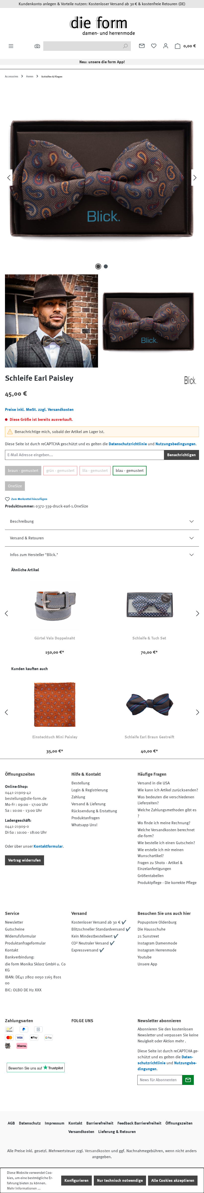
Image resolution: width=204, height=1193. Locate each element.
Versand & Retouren (27, 538)
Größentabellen (151, 876)
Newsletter (14, 922)
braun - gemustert (23, 470)
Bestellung (80, 783)
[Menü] (11, 46)
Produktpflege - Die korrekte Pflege (167, 882)
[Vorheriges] (8, 178)
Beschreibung (22, 521)
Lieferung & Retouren (117, 1132)
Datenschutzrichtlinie (128, 444)
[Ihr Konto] (166, 46)
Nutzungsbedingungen (175, 444)
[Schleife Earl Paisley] (102, 177)
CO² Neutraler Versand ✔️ (93, 943)
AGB (11, 1123)
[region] (102, 226)
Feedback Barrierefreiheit (139, 1123)
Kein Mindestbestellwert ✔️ (94, 936)
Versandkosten (81, 1132)
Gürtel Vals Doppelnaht (54, 638)
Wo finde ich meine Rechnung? (164, 823)
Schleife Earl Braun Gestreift (149, 737)
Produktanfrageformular (25, 943)
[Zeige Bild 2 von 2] (106, 266)
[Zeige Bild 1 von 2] (98, 266)
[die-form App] (91, 1046)
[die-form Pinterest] (91, 1035)
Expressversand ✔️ (87, 950)
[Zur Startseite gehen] (102, 25)
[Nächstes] (195, 178)
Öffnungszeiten (179, 1123)
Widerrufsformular (20, 936)
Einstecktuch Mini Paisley (54, 737)
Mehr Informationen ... (24, 1188)
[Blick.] (190, 380)
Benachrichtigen (181, 455)
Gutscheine (14, 929)
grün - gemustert (60, 470)
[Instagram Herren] (104, 1035)
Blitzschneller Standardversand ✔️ (101, 929)
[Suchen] (37, 46)
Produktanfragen (85, 818)
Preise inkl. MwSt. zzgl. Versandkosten (39, 409)
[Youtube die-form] (77, 1046)
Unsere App (147, 964)
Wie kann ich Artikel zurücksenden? (168, 790)
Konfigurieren (76, 1180)
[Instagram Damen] (118, 1035)
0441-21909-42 (18, 792)
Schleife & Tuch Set (149, 638)
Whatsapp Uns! (84, 825)
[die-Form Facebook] (77, 1035)
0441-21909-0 (17, 826)
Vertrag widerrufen (24, 860)
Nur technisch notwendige (120, 1180)
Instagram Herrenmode (157, 950)
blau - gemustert (130, 470)
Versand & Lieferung (88, 804)
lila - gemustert (95, 470)
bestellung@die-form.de (26, 798)
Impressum (54, 1123)
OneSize (15, 486)
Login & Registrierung (89, 790)
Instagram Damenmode (157, 943)
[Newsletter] (142, 46)
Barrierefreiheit (99, 1123)
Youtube (145, 957)
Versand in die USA (154, 783)
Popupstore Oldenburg (157, 922)
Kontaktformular (48, 846)
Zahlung (78, 797)
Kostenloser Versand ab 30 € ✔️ (98, 922)
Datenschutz (30, 1123)
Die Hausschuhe (151, 929)
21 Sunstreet (148, 936)
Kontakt (11, 950)
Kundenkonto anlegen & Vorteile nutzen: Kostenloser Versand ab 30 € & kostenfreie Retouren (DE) (102, 4)
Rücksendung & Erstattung (94, 811)
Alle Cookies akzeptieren (172, 1180)
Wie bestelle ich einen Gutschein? (166, 843)
